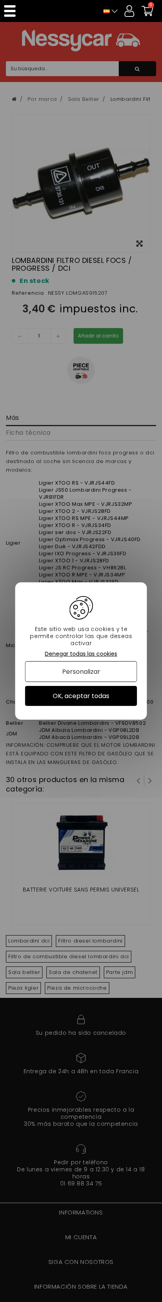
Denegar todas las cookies (81, 654)
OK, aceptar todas (81, 695)
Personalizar (81, 671)
